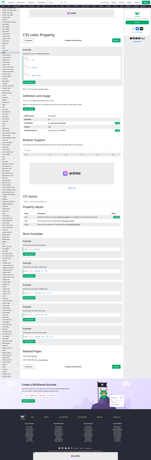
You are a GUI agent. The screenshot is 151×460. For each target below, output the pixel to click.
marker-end (5, 289)
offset (4, 350)
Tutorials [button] (11, 2)
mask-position (6, 310)
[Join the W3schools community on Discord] (136, 39)
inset (3, 213)
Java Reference (58, 438)
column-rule (6, 64)
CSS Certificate (117, 428)
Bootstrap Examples (88, 435)
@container (5, 81)
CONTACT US (116, 417)
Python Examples (88, 433)
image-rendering (7, 204)
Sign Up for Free (28, 401)
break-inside (6, 36)
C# (57, 6)
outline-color (6, 374)
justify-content (7, 232)
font (3, 126)
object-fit (5, 345)
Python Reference (59, 431)
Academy (122, 2)
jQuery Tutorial (29, 441)
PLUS (32, 417)
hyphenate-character (8, 201)
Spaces (129, 2)
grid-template (6, 185)
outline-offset (6, 376)
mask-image (6, 303)
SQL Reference (58, 430)
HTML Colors (59, 437)
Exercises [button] (31, 2)
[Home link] (3, 2)
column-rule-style (7, 69)
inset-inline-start (7, 227)
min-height (5, 336)
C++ (52, 6)
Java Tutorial (29, 438)
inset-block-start (7, 220)
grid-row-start (6, 182)
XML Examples (88, 439)
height (4, 197)
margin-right (6, 282)
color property (43, 360)
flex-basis (5, 109)
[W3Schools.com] (22, 418)
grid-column (6, 171)
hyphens (4, 199)
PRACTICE (100, 417)
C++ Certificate (117, 438)
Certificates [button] (41, 2)
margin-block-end (7, 265)
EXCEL (116, 6)
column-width (6, 76)
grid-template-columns (9, 190)
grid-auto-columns (8, 164)
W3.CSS (68, 6)
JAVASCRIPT (17, 6)
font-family (5, 130)
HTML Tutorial (29, 426)
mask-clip (5, 298)
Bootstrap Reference (58, 434)
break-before (6, 34)
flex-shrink (5, 119)
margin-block (6, 263)
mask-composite (7, 301)
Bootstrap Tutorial (29, 435)
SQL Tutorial (29, 431)
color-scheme (6, 55)
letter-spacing (6, 246)
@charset (5, 43)
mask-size (5, 315)
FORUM (76, 448)
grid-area (5, 161)
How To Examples (88, 430)
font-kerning (6, 135)
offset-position (7, 360)
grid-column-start (7, 175)
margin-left (5, 279)
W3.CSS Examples (88, 434)
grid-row (5, 178)
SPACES (46, 417)
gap (3, 156)
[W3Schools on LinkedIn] (134, 39)
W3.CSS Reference (59, 433)
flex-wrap (5, 121)
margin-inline (6, 272)
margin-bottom (7, 270)
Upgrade (113, 2)
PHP (43, 6)
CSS (9, 6)
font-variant (6, 149)
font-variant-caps (7, 152)
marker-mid (6, 291)
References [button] (20, 2)
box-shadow (6, 27)
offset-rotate (6, 362)
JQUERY (108, 6)
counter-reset (6, 88)
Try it (117, 123)
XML (121, 6)
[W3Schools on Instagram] (142, 39)
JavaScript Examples (88, 429)
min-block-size (6, 331)
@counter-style (7, 93)
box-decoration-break (9, 22)
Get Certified (105, 2)
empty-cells (6, 102)
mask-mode (5, 305)
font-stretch (6, 145)
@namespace (6, 343)
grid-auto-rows (6, 168)
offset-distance (7, 355)
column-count (6, 57)
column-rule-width (8, 71)
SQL (24, 6)
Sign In (137, 22)
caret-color (5, 41)
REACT (94, 6)
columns (5, 79)
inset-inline (5, 223)
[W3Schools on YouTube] (131, 39)
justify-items (6, 234)
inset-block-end (7, 218)
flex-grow (5, 116)
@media (4, 329)
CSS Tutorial (29, 428)
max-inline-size (7, 324)
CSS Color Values (63, 217)
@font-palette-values (9, 138)
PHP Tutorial (29, 437)
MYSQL (101, 6)
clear (3, 45)
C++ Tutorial (29, 439)
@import (5, 206)
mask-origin (6, 308)
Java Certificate (117, 437)
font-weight (6, 154)
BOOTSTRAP (85, 6)
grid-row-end (6, 180)
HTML (3, 6)
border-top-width (7, 15)
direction (5, 97)
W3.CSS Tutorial (29, 434)
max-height (5, 322)
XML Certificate (117, 441)
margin (4, 260)
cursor (4, 95)
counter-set (6, 90)
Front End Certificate (117, 430)
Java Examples (88, 438)
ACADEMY (89, 448)
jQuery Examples (88, 441)
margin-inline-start (8, 277)
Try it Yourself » (29, 82)
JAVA (38, 6)
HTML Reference (58, 426)
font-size (5, 140)
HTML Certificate (117, 426)
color (4, 53)
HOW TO (76, 6)
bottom (4, 19)
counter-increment (8, 86)
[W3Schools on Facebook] (139, 39)
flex (3, 107)
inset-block (5, 216)
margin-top (5, 284)
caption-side (6, 38)
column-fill (5, 60)
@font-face (5, 128)
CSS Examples (88, 428)
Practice (136, 2)
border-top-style (7, 12)
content (4, 83)
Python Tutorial (29, 433)
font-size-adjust (7, 142)
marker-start (6, 293)
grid (3, 159)
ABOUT (82, 448)
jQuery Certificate (117, 435)
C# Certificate (117, 439)
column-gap (6, 62)
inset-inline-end (7, 225)
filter (4, 105)
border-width (6, 17)
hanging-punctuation (8, 194)
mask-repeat (6, 312)
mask (4, 296)
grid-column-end (7, 173)
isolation (5, 230)
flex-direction (6, 112)
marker (4, 286)
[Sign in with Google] (133, 28)
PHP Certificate (117, 434)
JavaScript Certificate (117, 429)
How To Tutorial (29, 430)
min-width (5, 338)
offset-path (5, 357)
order (4, 367)
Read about (58, 123)
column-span (6, 74)
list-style (5, 251)
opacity (4, 364)
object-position (7, 348)
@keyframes (6, 239)
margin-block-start (8, 267)
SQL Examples (88, 431)
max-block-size (7, 319)
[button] (61, 2)
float (3, 123)
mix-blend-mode (7, 341)
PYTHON (31, 6)
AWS (62, 6)
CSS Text (34, 356)
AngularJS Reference (58, 439)
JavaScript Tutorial (29, 429)
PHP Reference (58, 435)
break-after (5, 31)
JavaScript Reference (58, 429)
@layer (4, 242)
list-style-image (7, 253)
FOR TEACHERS (82, 417)
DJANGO (128, 6)
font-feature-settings (9, 133)
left (3, 244)
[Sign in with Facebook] (137, 28)
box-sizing (5, 29)
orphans (4, 369)
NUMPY (136, 6)
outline (4, 371)
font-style (5, 147)
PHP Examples (88, 437)
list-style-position (7, 256)
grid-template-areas (8, 187)
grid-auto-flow (6, 166)
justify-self (5, 237)
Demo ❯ (116, 217)
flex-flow (5, 114)
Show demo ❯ (28, 109)
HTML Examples (88, 426)
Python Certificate (117, 433)
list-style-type (6, 258)
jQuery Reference (59, 441)
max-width (5, 327)
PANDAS (143, 6)
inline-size (5, 211)
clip (3, 48)
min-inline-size (7, 334)
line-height (5, 249)
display (4, 100)
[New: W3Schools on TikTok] (144, 39)
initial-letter (6, 208)
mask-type (5, 317)
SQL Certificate (117, 431)
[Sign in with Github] (141, 28)
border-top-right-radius (9, 10)
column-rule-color (7, 67)
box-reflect (5, 24)
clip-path (5, 50)
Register (140, 32)
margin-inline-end (7, 275)
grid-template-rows (8, 192)
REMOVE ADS (72, 188)
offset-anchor (6, 353)
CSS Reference (58, 428)
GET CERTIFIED (63, 417)
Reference (73, 40)
